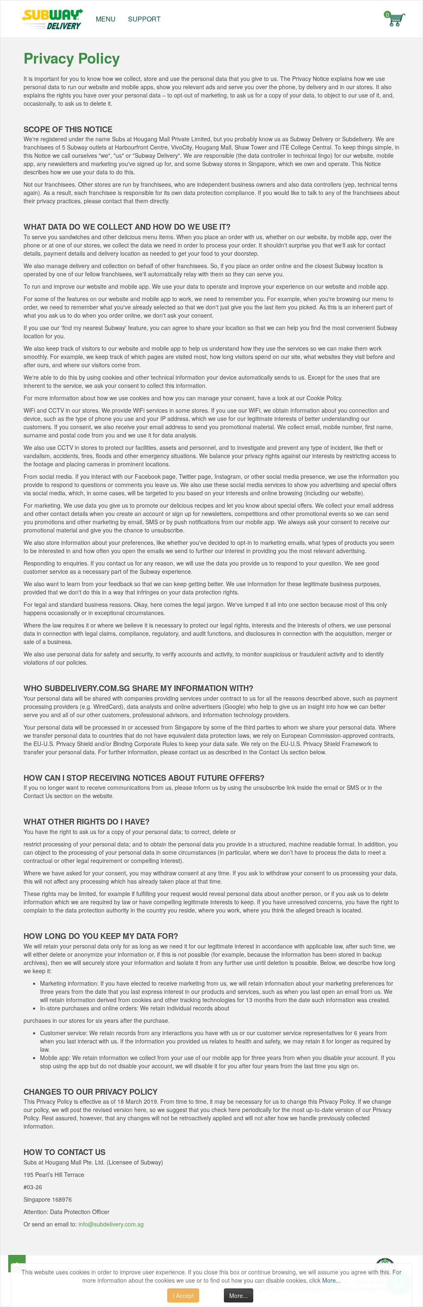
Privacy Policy (72, 58)
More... (331, 1280)
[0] (397, 19)
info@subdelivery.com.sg (111, 1224)
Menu (106, 19)
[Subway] (50, 16)
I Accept (183, 1295)
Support (144, 19)
